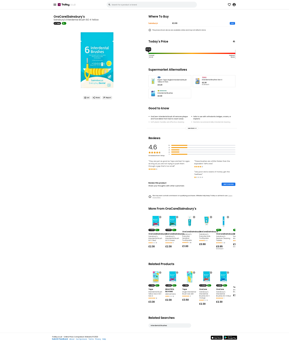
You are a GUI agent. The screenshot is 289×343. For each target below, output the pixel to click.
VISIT (232, 23)
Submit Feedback (60, 339)
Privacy (98, 339)
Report (108, 98)
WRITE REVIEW (229, 184)
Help (104, 339)
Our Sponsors (81, 339)
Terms (91, 339)
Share (98, 98)
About (72, 339)
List (88, 98)
